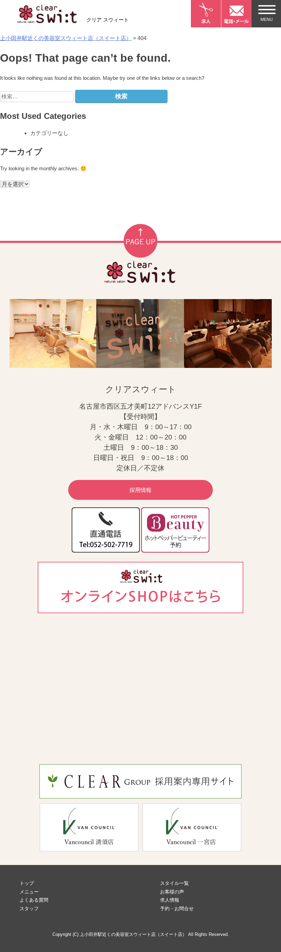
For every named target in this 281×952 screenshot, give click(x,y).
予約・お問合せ (177, 908)
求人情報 (169, 900)
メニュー (29, 891)
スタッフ (29, 908)
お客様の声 (172, 891)
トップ (27, 883)
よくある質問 (34, 900)
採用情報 (140, 490)
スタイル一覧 (174, 883)
